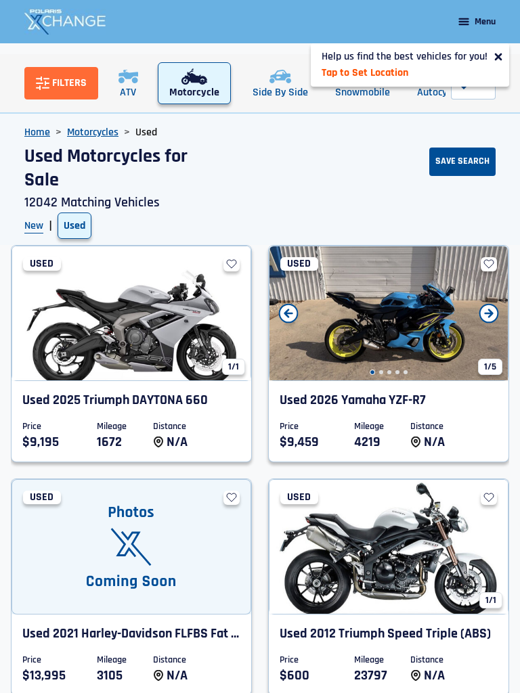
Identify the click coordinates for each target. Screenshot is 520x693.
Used (74, 226)
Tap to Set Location (365, 73)
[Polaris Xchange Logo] (65, 21)
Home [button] (37, 132)
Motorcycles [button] (92, 132)
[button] (372, 372)
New (33, 226)
